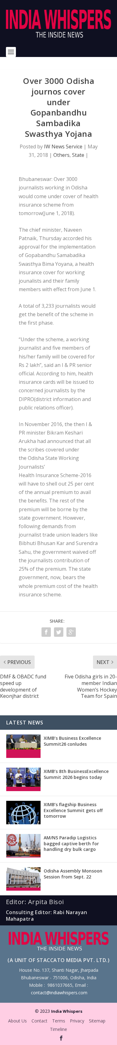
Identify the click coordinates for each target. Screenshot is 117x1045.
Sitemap (97, 1021)
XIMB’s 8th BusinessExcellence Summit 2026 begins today (76, 774)
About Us (17, 1021)
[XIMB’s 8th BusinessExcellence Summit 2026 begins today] (23, 779)
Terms (58, 1021)
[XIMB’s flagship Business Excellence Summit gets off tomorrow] (23, 812)
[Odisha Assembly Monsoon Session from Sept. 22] (23, 879)
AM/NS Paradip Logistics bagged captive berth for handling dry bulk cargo (71, 843)
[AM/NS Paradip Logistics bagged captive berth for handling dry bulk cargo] (23, 845)
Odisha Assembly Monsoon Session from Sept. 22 (73, 873)
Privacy (77, 1021)
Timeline (58, 1029)
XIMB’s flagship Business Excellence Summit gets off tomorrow (73, 810)
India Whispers (66, 1011)
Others (61, 155)
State (78, 155)
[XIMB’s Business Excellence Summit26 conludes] (23, 746)
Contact (39, 1021)
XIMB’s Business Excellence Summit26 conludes (72, 741)
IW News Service (63, 146)
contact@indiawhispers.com (59, 993)
